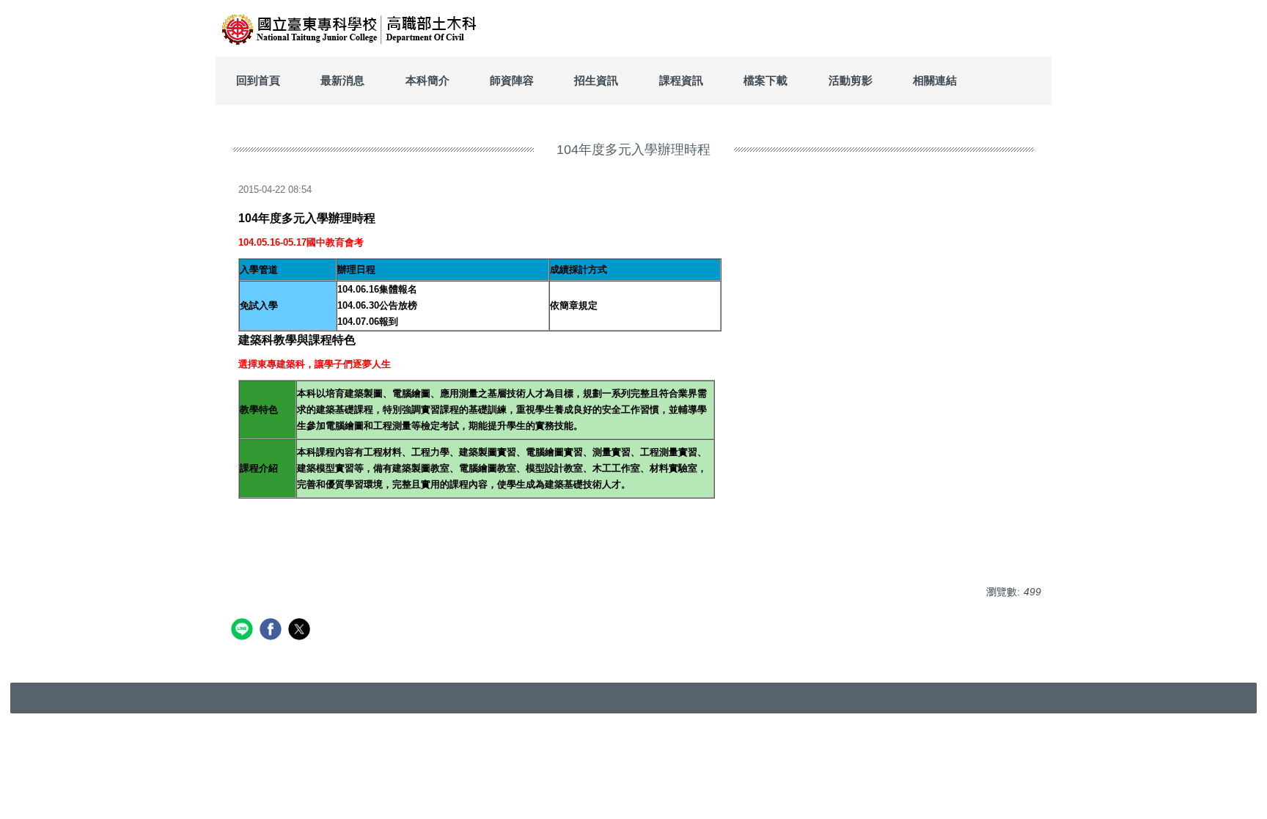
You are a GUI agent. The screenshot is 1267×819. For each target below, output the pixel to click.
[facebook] (272, 631)
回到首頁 (258, 80)
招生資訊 (596, 80)
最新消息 (342, 80)
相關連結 (935, 80)
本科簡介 (427, 80)
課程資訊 (681, 80)
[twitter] (301, 631)
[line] (244, 631)
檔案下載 (765, 80)
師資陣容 (512, 80)
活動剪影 (851, 80)
